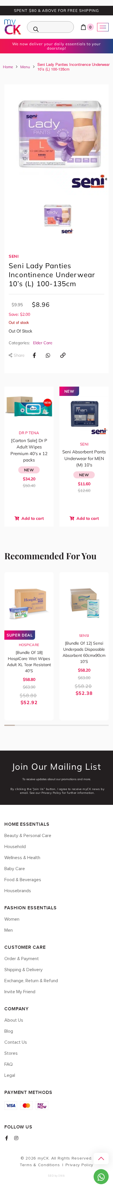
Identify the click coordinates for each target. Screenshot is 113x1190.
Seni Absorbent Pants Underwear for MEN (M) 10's (84, 458)
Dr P (23, 432)
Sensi (84, 635)
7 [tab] (72, 725)
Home (8, 66)
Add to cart (32, 518)
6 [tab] (62, 725)
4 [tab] (41, 725)
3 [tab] (30, 725)
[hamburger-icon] (103, 27)
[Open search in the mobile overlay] (50, 27)
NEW (29, 470)
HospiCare (29, 645)
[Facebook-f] (6, 1138)
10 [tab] (103, 725)
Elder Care (42, 342)
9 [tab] (93, 725)
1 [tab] (9, 725)
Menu (25, 66)
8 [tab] (82, 725)
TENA (34, 432)
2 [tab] (20, 725)
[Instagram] (16, 1138)
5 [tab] (51, 725)
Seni (14, 256)
